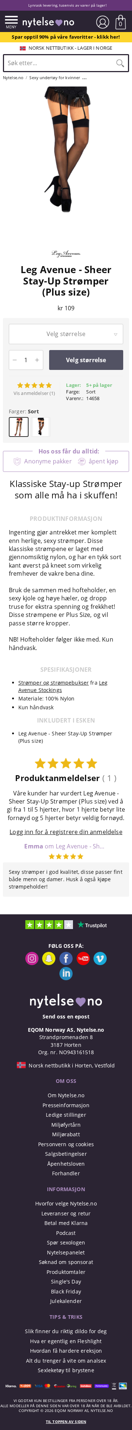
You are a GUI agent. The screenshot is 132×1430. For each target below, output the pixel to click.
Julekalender (66, 1300)
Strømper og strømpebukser (53, 682)
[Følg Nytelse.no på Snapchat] (48, 963)
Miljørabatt (66, 1134)
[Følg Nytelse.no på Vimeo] (100, 963)
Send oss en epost (66, 1016)
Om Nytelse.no (66, 1095)
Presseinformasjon (66, 1105)
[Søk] (120, 63)
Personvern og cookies (66, 1144)
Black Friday (66, 1291)
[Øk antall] (37, 360)
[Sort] (41, 427)
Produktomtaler (66, 1271)
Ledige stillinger (66, 1114)
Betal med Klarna (66, 1222)
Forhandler (66, 1173)
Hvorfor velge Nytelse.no (65, 1203)
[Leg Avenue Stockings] (66, 260)
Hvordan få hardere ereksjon (66, 1350)
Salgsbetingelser (66, 1153)
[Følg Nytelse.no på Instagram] (31, 963)
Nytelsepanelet (66, 1252)
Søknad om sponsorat (66, 1261)
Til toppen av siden (66, 1421)
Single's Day (66, 1281)
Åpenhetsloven (66, 1163)
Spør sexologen (66, 1242)
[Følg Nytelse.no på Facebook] (66, 963)
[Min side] (102, 22)
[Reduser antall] (15, 360)
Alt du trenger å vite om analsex (66, 1360)
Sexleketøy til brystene (66, 1370)
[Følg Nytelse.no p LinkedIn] (66, 978)
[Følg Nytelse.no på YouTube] (83, 963)
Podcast (66, 1232)
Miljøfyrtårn (66, 1124)
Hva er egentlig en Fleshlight (66, 1341)
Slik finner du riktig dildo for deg (66, 1331)
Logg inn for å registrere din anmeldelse (66, 832)
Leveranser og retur (66, 1213)
